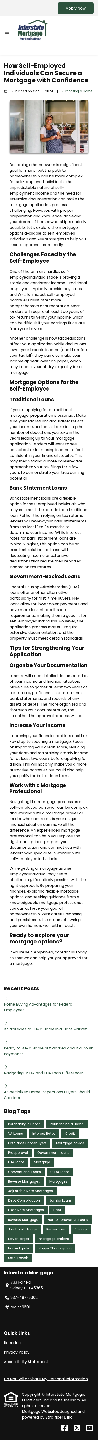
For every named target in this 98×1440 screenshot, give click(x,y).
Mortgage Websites (41, 1411)
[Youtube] (89, 1428)
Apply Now (76, 8)
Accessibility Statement (26, 1362)
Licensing (12, 1342)
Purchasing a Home (77, 91)
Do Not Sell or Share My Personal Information (46, 1379)
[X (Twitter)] (77, 1428)
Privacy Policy (16, 1352)
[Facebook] (64, 1428)
